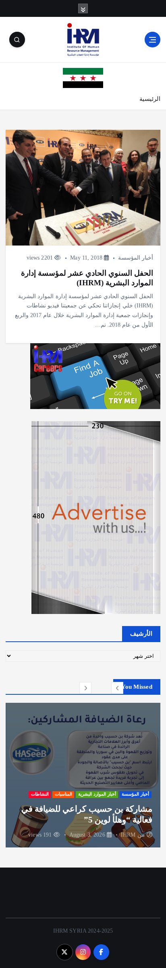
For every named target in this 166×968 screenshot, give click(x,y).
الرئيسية (149, 99)
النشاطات (40, 794)
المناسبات (63, 794)
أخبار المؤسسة (135, 258)
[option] (83, 775)
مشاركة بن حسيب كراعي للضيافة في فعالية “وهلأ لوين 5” (86, 814)
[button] (117, 688)
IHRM (128, 835)
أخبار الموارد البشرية (97, 794)
